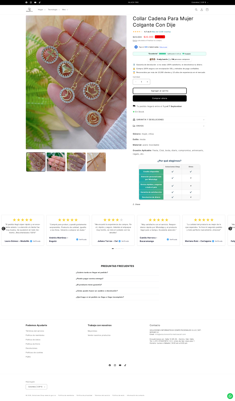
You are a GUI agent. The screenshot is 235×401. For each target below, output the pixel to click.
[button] (41, 9)
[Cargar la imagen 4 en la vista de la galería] (96, 161)
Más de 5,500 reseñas (161, 32)
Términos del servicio (35, 331)
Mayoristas (92, 331)
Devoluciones (31, 348)
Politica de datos (33, 340)
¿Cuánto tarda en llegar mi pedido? (92, 272)
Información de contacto (135, 395)
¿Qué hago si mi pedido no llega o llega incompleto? (100, 297)
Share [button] (137, 204)
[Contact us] (230, 396)
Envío (135, 40)
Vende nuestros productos (99, 335)
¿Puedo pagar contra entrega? (90, 279)
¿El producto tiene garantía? (89, 285)
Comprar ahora (159, 98)
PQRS (28, 357)
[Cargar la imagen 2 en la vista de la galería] (56, 161)
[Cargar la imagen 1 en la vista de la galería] (35, 161)
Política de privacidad (84, 395)
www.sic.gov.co (50, 395)
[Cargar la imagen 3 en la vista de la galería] (76, 161)
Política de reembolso (35, 335)
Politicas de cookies (34, 352)
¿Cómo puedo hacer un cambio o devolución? (97, 291)
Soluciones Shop (38, 395)
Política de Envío (33, 344)
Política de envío (118, 395)
